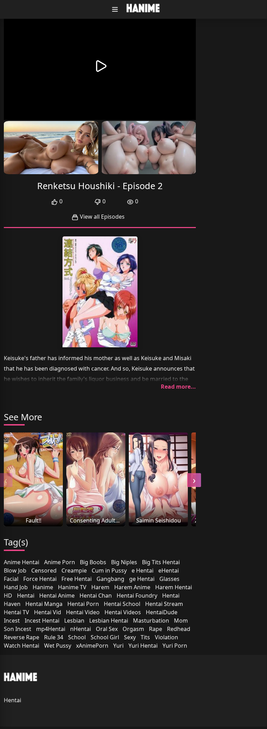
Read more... (178, 386)
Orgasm (133, 629)
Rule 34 (53, 637)
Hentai (25, 595)
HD (8, 595)
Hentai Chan (96, 595)
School (77, 637)
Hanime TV (72, 587)
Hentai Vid (47, 612)
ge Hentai (142, 579)
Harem (100, 587)
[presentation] (194, 480)
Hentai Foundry (137, 595)
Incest (12, 620)
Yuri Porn (174, 645)
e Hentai (142, 570)
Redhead (178, 629)
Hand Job (16, 587)
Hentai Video (83, 612)
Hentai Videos (123, 612)
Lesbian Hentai (108, 620)
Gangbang (110, 579)
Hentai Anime (57, 595)
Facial (11, 579)
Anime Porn (59, 562)
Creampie (74, 570)
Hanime (43, 587)
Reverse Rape (21, 637)
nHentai (80, 629)
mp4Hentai (50, 629)
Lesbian (74, 620)
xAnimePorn (92, 645)
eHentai (168, 570)
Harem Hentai (173, 587)
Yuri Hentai (143, 645)
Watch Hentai (21, 645)
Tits (145, 637)
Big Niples (124, 562)
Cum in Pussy (109, 570)
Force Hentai (40, 579)
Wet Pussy (57, 645)
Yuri (118, 645)
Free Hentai (76, 579)
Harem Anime (132, 587)
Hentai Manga (43, 604)
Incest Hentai (42, 620)
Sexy (130, 637)
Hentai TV (16, 612)
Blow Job (15, 570)
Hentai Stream (164, 604)
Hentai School (122, 604)
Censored (44, 570)
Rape (155, 629)
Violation (166, 637)
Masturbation (151, 620)
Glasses (169, 579)
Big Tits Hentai (161, 562)
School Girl (105, 637)
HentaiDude (161, 612)
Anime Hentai (21, 562)
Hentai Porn (83, 604)
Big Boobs (93, 562)
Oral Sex (107, 629)
